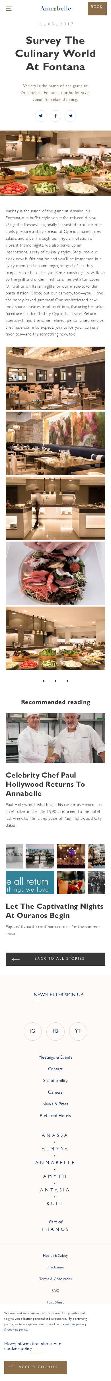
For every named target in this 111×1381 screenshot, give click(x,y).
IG (32, 1031)
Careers (55, 1093)
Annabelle (55, 1163)
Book (97, 7)
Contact (55, 1069)
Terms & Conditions (55, 1279)
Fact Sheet (55, 1303)
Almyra (55, 1149)
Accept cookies (38, 1367)
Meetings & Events (55, 1058)
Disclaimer (56, 1268)
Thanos (55, 1230)
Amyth (55, 1177)
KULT (55, 1204)
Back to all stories (60, 959)
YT (78, 1031)
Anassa (55, 1136)
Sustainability (55, 1081)
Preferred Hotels (55, 1116)
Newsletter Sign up (58, 995)
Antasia (55, 1190)
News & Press (55, 1105)
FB (55, 1031)
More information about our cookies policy (32, 1346)
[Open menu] (8, 8)
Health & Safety (55, 1256)
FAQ (55, 1291)
